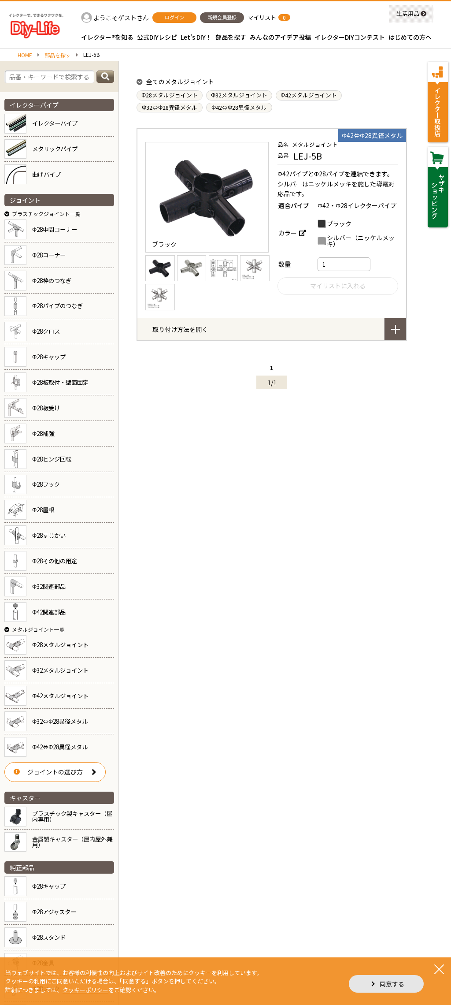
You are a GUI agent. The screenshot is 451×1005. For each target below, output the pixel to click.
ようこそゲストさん (121, 18)
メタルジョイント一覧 (38, 629)
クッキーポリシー (85, 990)
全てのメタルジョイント (180, 81)
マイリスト (262, 17)
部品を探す (57, 55)
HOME (25, 55)
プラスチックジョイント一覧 (46, 213)
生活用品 (407, 13)
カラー (287, 232)
